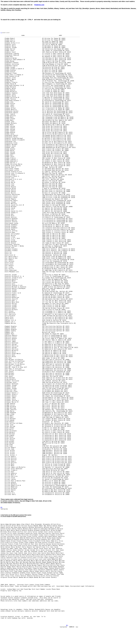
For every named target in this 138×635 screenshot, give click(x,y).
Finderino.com (39, 5)
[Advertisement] (90, 16)
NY (1, 32)
